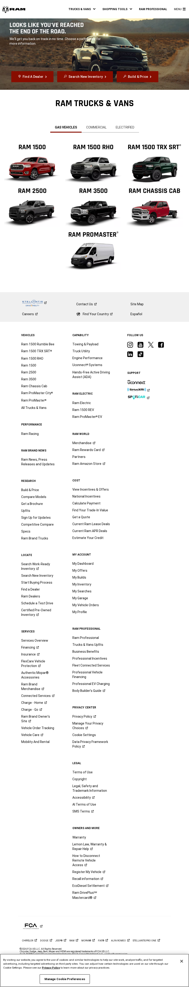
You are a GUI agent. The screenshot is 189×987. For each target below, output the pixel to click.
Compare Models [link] (33, 497)
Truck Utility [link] (81, 351)
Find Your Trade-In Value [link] (90, 510)
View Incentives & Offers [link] (90, 489)
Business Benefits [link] (85, 651)
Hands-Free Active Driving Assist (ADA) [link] (91, 374)
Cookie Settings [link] (84, 735)
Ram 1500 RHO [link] (32, 358)
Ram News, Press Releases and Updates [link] (38, 462)
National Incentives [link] (86, 496)
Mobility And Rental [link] (35, 742)
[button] (82, 9)
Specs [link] (25, 531)
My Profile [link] (79, 612)
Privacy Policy (51, 967)
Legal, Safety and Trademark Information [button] (89, 788)
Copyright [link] (79, 779)
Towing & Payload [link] (85, 344)
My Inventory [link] (81, 584)
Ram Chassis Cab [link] (34, 386)
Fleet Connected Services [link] (91, 665)
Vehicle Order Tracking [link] (37, 728)
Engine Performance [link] (87, 358)
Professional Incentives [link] (89, 658)
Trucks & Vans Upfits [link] (87, 644)
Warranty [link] (79, 837)
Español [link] (136, 314)
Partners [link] (79, 457)
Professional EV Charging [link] (91, 684)
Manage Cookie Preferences (64, 979)
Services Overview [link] (34, 640)
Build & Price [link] (30, 490)
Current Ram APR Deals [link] (89, 531)
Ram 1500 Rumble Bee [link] (37, 344)
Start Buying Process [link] (36, 582)
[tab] (66, 127)
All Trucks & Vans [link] (34, 408)
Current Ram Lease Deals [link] (91, 524)
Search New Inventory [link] (37, 575)
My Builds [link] (79, 577)
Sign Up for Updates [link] (36, 517)
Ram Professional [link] (85, 638)
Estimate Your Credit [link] (87, 538)
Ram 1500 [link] (28, 365)
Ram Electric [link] (81, 403)
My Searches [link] (82, 591)
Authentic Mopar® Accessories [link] (35, 675)
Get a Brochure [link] (32, 504)
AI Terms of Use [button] (84, 804)
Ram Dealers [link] (30, 596)
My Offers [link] (79, 570)
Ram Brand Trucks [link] (34, 538)
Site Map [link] (137, 304)
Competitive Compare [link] (37, 524)
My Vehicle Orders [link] (85, 605)
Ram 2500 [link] (28, 372)
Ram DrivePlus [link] (84, 895)
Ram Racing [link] (30, 434)
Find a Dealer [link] (30, 589)
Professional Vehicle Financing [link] (87, 674)
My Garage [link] (80, 598)
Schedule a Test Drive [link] (37, 603)
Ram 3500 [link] (28, 379)
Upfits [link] (25, 510)
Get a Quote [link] (81, 517)
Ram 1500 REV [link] (83, 410)
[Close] (182, 961)
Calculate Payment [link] (86, 503)
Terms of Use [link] (82, 772)
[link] (13, 9)
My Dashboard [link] (83, 563)
